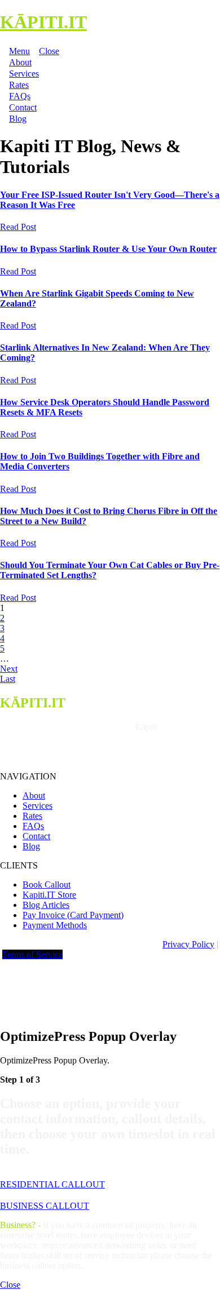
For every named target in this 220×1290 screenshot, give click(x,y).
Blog (31, 846)
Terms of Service (32, 954)
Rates (32, 816)
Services (37, 805)
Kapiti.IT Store (49, 894)
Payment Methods (55, 925)
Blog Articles (46, 905)
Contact (36, 836)
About (34, 795)
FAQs (33, 826)
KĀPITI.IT (43, 22)
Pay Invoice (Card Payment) (73, 915)
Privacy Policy (188, 944)
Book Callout (47, 884)
